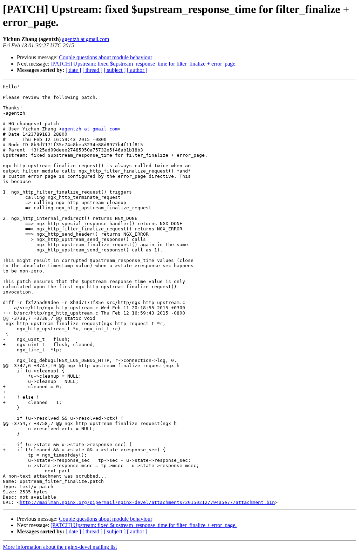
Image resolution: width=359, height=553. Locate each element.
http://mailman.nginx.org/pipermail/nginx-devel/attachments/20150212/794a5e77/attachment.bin (147, 502)
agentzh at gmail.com (85, 39)
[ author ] (137, 70)
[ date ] (73, 70)
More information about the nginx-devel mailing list (60, 547)
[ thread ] (92, 70)
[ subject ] (115, 70)
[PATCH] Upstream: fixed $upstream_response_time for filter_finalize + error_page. (143, 64)
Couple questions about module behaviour (105, 57)
